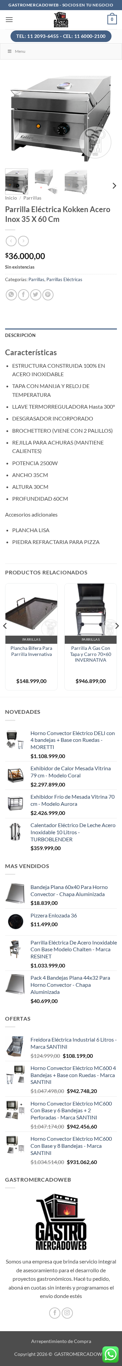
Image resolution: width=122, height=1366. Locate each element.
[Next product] (11, 241)
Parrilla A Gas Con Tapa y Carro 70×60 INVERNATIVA (90, 654)
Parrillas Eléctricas (64, 279)
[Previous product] (23, 241)
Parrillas (32, 198)
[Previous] (16, 118)
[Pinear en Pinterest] (48, 294)
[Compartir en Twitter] (35, 294)
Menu (20, 51)
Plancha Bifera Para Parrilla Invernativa (31, 651)
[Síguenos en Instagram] (67, 1313)
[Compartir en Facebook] (23, 294)
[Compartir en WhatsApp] (11, 294)
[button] (9, 19)
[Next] (106, 118)
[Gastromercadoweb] (61, 19)
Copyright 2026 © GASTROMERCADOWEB (61, 1354)
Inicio (11, 198)
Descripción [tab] (20, 335)
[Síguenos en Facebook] (54, 1313)
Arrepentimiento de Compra (61, 1341)
